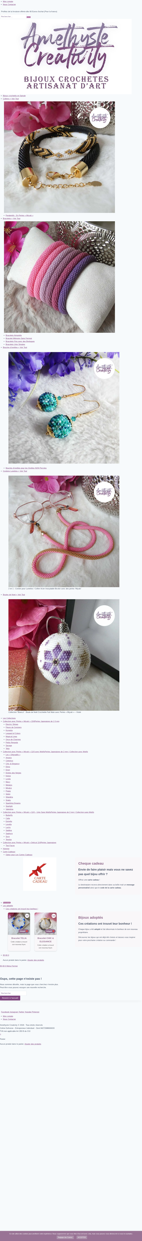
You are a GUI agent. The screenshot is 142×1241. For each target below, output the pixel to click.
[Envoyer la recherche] (29, 17)
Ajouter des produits (35, 960)
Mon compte (8, 1)
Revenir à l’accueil (10, 998)
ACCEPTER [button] (82, 1237)
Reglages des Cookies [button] (65, 1237)
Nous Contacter (9, 4)
